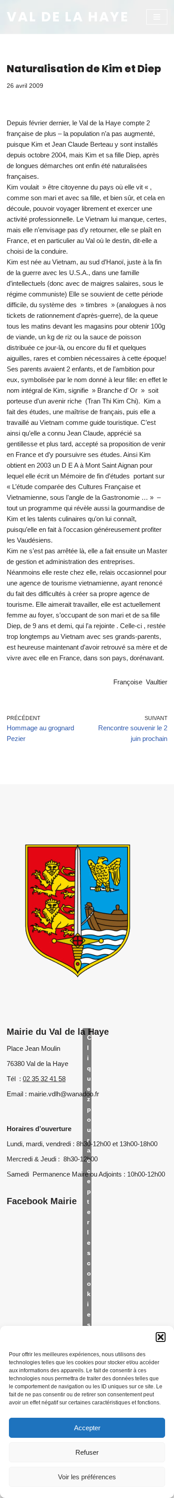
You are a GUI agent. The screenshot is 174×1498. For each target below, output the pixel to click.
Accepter (87, 1428)
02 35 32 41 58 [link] (44, 1078)
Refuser (87, 1452)
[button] (160, 1337)
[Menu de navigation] (156, 17)
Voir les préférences (87, 1477)
